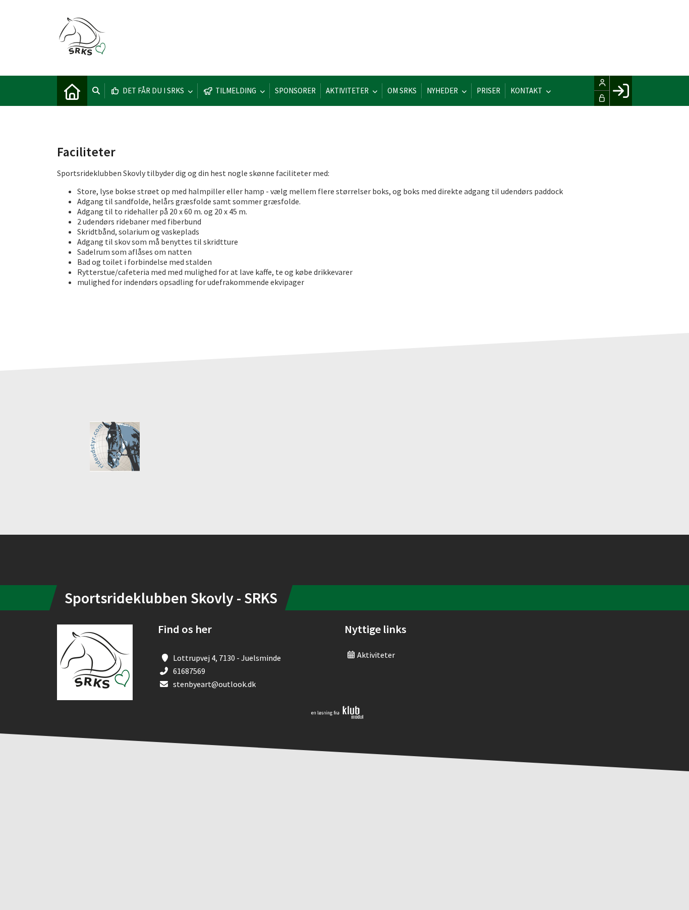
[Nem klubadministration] (337, 716)
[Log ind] (620, 91)
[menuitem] (72, 91)
